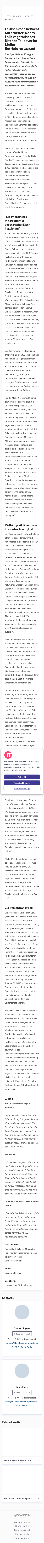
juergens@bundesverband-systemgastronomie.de (22, 1342)
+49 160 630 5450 (22, 1405)
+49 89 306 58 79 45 (22, 1346)
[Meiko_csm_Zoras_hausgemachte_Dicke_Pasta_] (22, 1480)
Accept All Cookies (22, 783)
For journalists (22, 1534)
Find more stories (22, 1538)
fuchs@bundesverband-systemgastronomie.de (22, 1401)
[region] (22, 771)
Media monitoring (22, 1522)
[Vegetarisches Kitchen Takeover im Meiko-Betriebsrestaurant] (22, 1442)
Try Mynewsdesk (22, 1530)
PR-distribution (22, 1526)
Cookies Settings (22, 788)
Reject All (22, 777)
